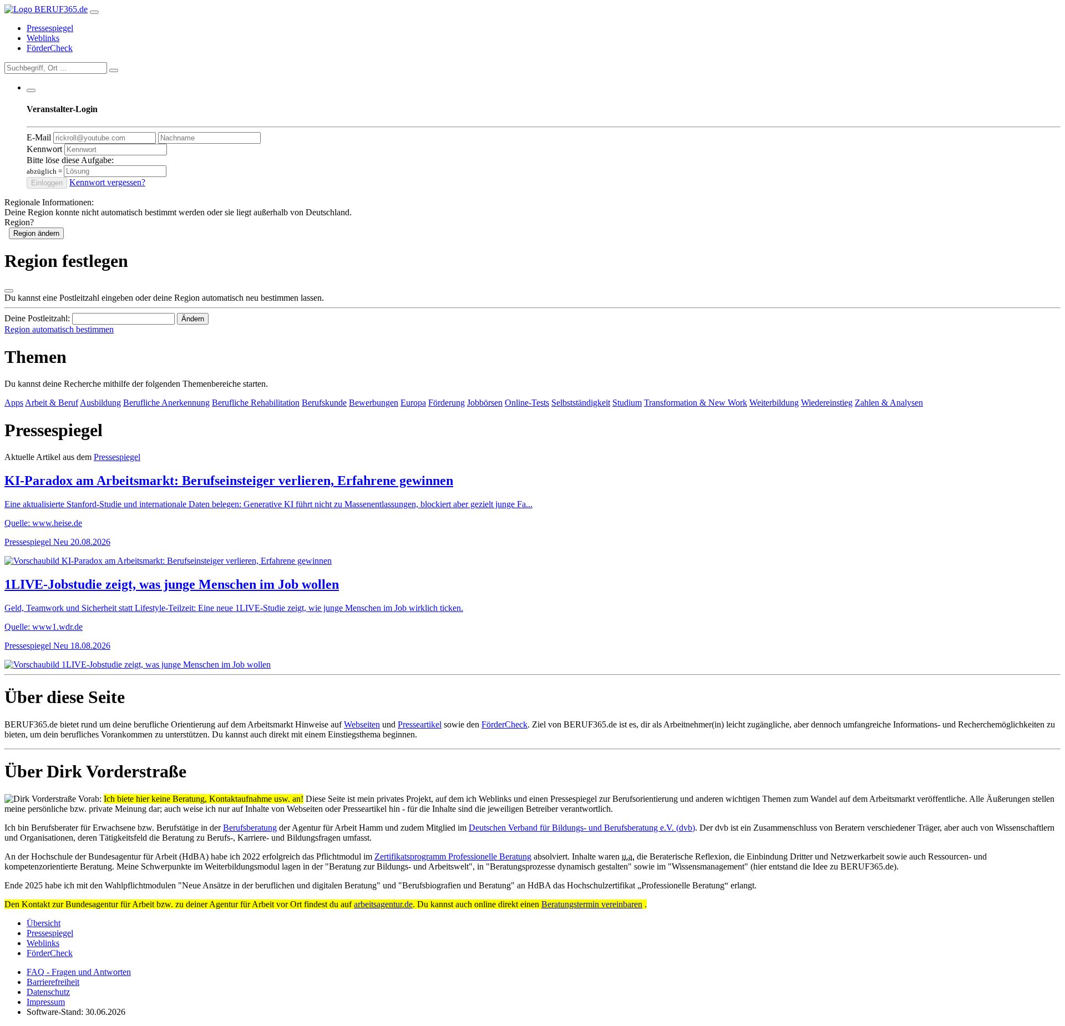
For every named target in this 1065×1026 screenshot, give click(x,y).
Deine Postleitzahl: (37, 318)
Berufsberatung (250, 827)
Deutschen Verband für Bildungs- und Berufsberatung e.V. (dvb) (582, 827)
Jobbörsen (485, 402)
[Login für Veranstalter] (31, 90)
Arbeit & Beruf (51, 402)
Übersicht (43, 923)
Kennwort (44, 149)
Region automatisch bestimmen (59, 329)
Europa (413, 402)
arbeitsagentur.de (383, 904)
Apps (13, 402)
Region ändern (36, 233)
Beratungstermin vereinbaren (591, 904)
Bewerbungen (373, 402)
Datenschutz (48, 992)
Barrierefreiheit (53, 982)
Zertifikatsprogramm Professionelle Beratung (452, 856)
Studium (627, 402)
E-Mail (39, 137)
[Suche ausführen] (113, 70)
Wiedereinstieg (827, 402)
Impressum (46, 1002)
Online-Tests (527, 402)
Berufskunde (324, 402)
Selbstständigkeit (580, 402)
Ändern (192, 319)
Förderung (446, 402)
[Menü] (94, 12)
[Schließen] (8, 290)
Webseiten (362, 724)
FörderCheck (50, 48)
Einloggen (47, 183)
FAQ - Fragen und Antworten (79, 972)
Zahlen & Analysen (889, 402)
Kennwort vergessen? (107, 182)
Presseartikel (420, 724)
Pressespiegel (50, 28)
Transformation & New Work (695, 402)
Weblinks (43, 38)
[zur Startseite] (46, 9)
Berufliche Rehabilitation (256, 402)
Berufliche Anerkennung (166, 402)
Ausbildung (100, 402)
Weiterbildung (774, 402)
